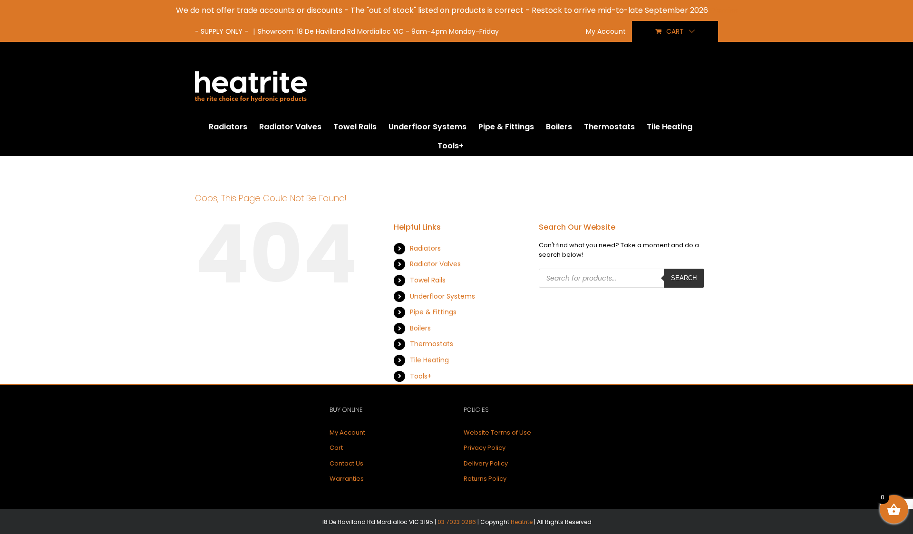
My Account (347, 432)
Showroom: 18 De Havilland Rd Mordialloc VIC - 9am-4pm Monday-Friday (378, 31)
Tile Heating (429, 360)
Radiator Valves (435, 264)
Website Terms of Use (497, 432)
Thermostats (431, 344)
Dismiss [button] (724, 10)
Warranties (347, 478)
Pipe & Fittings (433, 312)
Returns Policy (485, 478)
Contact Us (346, 463)
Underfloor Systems (442, 296)
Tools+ (421, 376)
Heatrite (522, 522)
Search (684, 278)
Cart (336, 447)
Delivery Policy (486, 463)
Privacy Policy (484, 447)
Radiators (425, 248)
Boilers (420, 328)
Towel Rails (428, 280)
